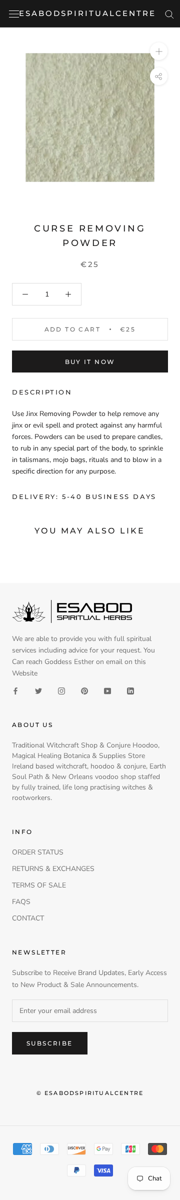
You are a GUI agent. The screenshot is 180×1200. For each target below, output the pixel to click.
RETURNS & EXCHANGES (53, 869)
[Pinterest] (84, 690)
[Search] (169, 14)
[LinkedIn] (130, 690)
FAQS (21, 901)
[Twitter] (38, 690)
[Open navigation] (14, 14)
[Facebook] (15, 690)
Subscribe (49, 1043)
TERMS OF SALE (39, 885)
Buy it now (90, 362)
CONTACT (28, 918)
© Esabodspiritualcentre (90, 1093)
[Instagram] (61, 690)
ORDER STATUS (38, 852)
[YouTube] (107, 690)
